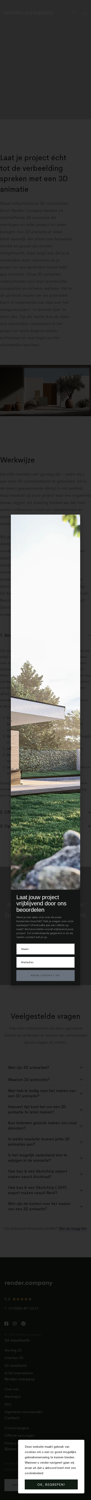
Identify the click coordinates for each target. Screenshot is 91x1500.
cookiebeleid (34, 1473)
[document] (45, 750)
